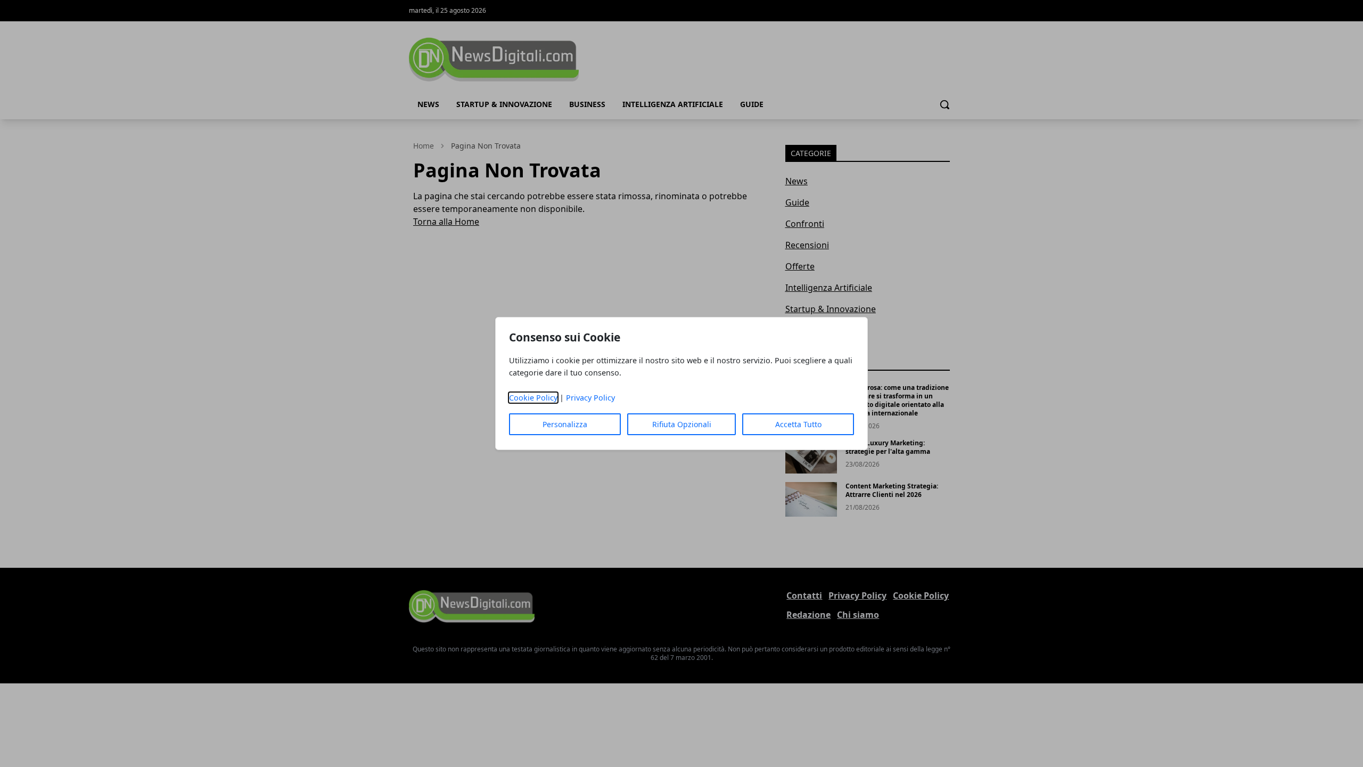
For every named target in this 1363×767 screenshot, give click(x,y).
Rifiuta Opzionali (681, 424)
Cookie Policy (533, 398)
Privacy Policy (590, 398)
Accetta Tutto (798, 424)
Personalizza (565, 424)
